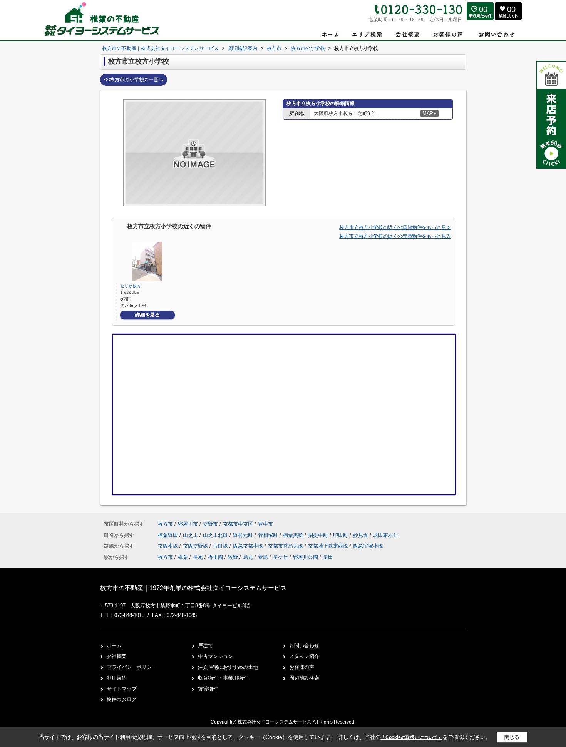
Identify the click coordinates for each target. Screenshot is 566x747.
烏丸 (248, 557)
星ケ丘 (280, 557)
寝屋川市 (188, 524)
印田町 (341, 535)
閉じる (511, 737)
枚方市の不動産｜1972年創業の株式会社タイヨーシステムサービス (193, 588)
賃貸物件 (208, 689)
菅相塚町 (269, 535)
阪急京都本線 (249, 546)
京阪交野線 (196, 546)
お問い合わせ (304, 645)
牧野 (233, 557)
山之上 (191, 535)
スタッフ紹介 (304, 656)
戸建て (205, 645)
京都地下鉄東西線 (329, 546)
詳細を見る (147, 315)
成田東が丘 (385, 535)
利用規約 (117, 678)
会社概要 (117, 656)
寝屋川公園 (305, 557)
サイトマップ (122, 689)
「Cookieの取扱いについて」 (411, 737)
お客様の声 (301, 667)
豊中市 (265, 524)
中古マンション (215, 656)
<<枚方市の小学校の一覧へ (133, 79)
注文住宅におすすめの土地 (228, 667)
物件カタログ (122, 699)
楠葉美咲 (294, 535)
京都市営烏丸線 (286, 546)
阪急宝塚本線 (368, 546)
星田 (328, 557)
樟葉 (183, 557)
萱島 (263, 557)
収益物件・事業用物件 (223, 678)
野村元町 (244, 535)
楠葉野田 (168, 535)
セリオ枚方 (130, 286)
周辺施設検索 (304, 678)
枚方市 (165, 524)
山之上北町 (216, 535)
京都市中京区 (238, 524)
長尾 (198, 557)
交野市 (210, 524)
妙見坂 (361, 535)
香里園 (215, 557)
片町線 (221, 546)
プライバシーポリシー (132, 667)
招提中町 (319, 535)
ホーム (114, 645)
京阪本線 (168, 546)
